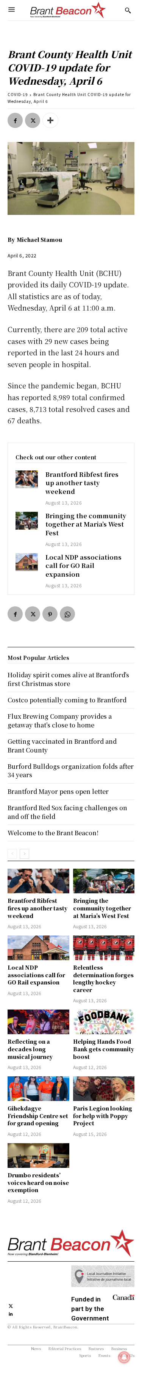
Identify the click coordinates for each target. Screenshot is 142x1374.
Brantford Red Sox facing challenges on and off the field (67, 811)
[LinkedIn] (11, 1313)
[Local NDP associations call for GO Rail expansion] (27, 562)
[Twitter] (32, 120)
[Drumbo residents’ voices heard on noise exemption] (38, 1155)
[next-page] (24, 854)
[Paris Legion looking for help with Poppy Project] (104, 1088)
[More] (50, 120)
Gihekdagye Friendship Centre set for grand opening (38, 1115)
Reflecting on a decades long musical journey (30, 1049)
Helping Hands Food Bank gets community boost (103, 1049)
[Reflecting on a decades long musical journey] (38, 1022)
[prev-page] (12, 854)
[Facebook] (15, 120)
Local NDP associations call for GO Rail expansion (83, 566)
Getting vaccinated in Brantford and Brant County (62, 745)
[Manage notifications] (124, 1357)
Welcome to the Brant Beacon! (53, 832)
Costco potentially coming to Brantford (67, 700)
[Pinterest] (50, 614)
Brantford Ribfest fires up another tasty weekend (82, 483)
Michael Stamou (39, 239)
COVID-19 (18, 94)
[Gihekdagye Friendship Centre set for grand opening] (38, 1088)
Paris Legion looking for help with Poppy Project (102, 1115)
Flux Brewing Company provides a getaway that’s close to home (60, 720)
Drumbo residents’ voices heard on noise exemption (38, 1182)
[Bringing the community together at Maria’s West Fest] (27, 521)
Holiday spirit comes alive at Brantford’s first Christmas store (68, 679)
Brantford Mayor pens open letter (58, 791)
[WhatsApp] (67, 614)
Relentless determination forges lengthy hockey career (103, 979)
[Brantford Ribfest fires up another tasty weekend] (27, 479)
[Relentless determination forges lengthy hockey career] (104, 947)
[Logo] (68, 10)
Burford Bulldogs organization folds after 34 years (71, 770)
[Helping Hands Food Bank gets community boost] (104, 1022)
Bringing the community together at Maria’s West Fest (85, 524)
